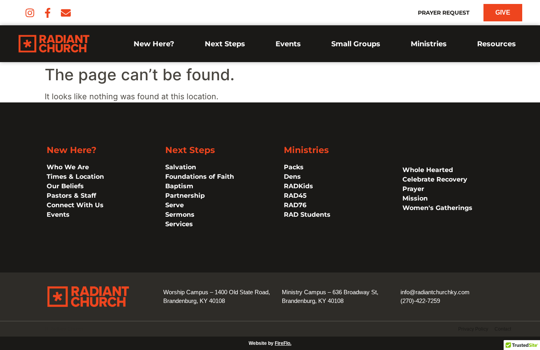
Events (288, 44)
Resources (496, 44)
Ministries (429, 44)
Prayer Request (444, 12)
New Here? (154, 44)
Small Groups (355, 44)
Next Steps (225, 44)
